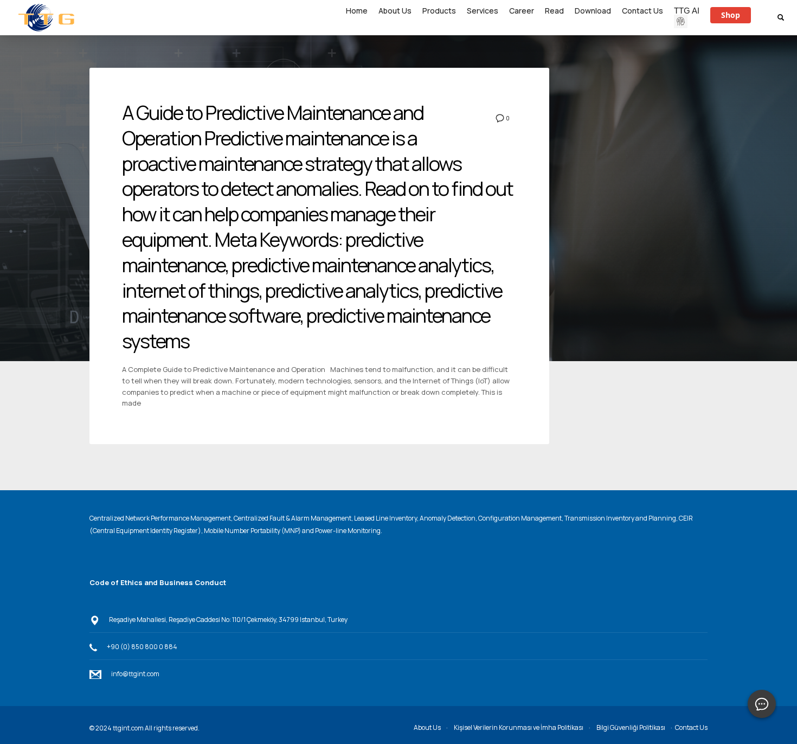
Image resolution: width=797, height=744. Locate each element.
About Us (427, 727)
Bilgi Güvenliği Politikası (630, 727)
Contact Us (691, 727)
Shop (730, 15)
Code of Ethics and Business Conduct (157, 582)
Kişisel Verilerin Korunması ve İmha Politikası (518, 727)
